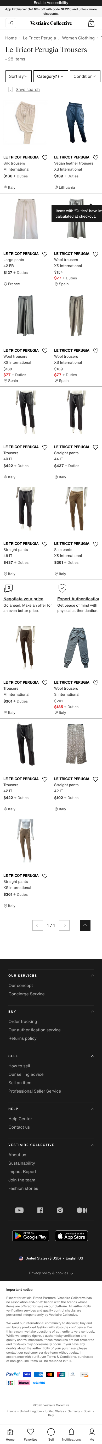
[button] (91, 23)
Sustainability (21, 1163)
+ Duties (20, 176)
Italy (51, 1415)
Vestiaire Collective (31, 1145)
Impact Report (22, 1171)
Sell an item (19, 1082)
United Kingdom (31, 1411)
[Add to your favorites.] (45, 158)
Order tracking (22, 1021)
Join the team (21, 1180)
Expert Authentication (78, 599)
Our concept (20, 985)
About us (17, 1154)
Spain (88, 1411)
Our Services (22, 976)
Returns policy (22, 1038)
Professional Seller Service (34, 1091)
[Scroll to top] (85, 925)
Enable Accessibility (51, 3)
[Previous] (37, 925)
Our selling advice (26, 1074)
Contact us (19, 1127)
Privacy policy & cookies (48, 1273)
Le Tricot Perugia (39, 38)
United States (55, 1411)
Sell (13, 1056)
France (11, 1411)
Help (13, 1109)
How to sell (19, 1066)
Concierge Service (26, 994)
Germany (73, 1411)
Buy (12, 1012)
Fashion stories (23, 1188)
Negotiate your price (23, 599)
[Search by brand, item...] (10, 23)
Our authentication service (34, 1030)
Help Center (20, 1118)
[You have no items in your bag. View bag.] (91, 23)
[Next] (64, 925)
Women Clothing (78, 38)
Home (11, 38)
